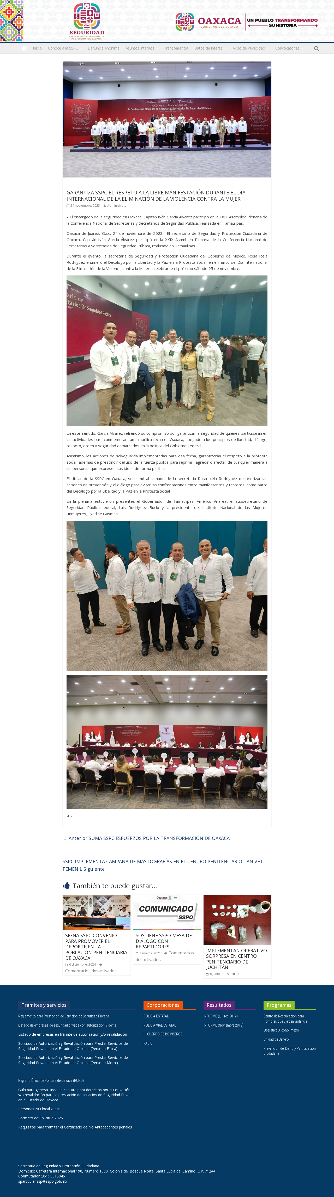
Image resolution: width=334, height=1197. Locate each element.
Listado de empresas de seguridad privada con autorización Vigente (67, 1025)
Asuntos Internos (140, 48)
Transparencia (176, 48)
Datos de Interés (208, 48)
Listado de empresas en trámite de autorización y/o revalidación (72, 1034)
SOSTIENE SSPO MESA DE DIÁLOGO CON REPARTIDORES (164, 941)
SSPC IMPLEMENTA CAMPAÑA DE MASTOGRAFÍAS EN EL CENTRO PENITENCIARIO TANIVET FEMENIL (163, 865)
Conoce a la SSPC (63, 48)
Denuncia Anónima (104, 48)
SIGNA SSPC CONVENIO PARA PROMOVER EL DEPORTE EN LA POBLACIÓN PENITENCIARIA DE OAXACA (96, 946)
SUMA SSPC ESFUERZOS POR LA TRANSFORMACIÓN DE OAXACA (146, 838)
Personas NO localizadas (39, 1108)
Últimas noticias (81, 185)
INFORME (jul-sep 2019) (221, 1016)
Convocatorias (287, 48)
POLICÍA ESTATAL (156, 1016)
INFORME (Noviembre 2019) (223, 1025)
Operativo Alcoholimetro (281, 1030)
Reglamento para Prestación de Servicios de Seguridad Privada (64, 1016)
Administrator (117, 205)
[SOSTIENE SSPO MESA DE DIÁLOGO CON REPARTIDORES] (167, 898)
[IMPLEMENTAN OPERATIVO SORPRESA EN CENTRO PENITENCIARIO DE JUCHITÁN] (237, 898)
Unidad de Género (276, 1039)
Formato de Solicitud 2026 (40, 1117)
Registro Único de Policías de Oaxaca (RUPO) (51, 1080)
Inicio (37, 48)
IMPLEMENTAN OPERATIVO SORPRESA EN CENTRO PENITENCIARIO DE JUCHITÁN (236, 959)
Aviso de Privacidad (249, 48)
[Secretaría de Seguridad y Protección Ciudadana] (24, 48)
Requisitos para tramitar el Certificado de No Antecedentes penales (75, 1127)
